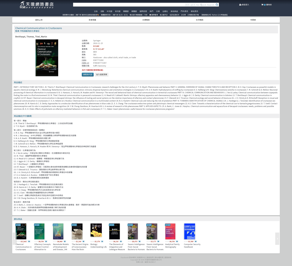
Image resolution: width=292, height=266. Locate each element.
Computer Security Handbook (192, 245)
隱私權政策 (159, 257)
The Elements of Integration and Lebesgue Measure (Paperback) (117, 248)
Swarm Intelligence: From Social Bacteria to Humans (136, 247)
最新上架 (39, 19)
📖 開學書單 (153, 15)
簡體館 (126, 11)
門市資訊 (184, 11)
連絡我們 (150, 257)
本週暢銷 (146, 19)
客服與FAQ (141, 257)
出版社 (165, 11)
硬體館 (134, 11)
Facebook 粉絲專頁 (128, 257)
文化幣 (183, 15)
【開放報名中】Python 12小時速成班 (214, 15)
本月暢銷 (199, 19)
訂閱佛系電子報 (193, 15)
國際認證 (143, 11)
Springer (96, 40)
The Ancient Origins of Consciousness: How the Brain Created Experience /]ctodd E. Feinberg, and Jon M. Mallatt (80, 250)
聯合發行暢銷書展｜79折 (138, 15)
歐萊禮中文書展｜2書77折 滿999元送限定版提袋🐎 (81, 15)
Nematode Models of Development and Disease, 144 (61, 247)
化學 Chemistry (99, 65)
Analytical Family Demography (172, 245)
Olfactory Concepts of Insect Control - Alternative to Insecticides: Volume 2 (42, 249)
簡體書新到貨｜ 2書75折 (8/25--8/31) (114, 15)
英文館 (117, 11)
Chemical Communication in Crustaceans (23, 247)
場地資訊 (194, 11)
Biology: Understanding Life (98, 245)
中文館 (109, 11)
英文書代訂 (164, 15)
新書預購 (92, 19)
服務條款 (168, 257)
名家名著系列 (174, 15)
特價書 (253, 19)
